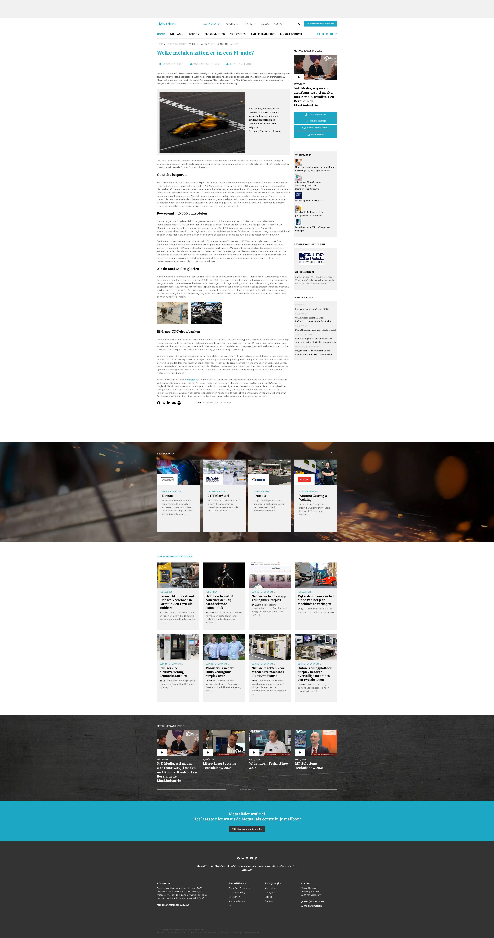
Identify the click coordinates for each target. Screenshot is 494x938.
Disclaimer (224, 932)
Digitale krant (318, 121)
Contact (278, 24)
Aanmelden (271, 888)
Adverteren (232, 24)
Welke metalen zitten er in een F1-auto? (205, 52)
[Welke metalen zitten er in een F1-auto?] (202, 151)
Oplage (303, 491)
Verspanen (301, 305)
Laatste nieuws (303, 297)
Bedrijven (270, 892)
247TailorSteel (304, 271)
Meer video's (247, 789)
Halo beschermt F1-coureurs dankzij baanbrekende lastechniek (220, 602)
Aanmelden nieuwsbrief (320, 23)
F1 (204, 402)
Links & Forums (291, 34)
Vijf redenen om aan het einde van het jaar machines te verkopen (316, 600)
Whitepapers (303, 155)
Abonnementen (211, 24)
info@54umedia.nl (313, 906)
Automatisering (304, 335)
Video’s (265, 24)
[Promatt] (212, 479)
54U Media (307, 496)
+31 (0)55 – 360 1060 (314, 901)
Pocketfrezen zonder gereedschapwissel (315, 330)
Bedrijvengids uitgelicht (309, 244)
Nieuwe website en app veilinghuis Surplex (269, 598)
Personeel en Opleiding (308, 347)
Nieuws (175, 34)
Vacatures (238, 34)
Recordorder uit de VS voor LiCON (312, 309)
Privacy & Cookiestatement (205, 932)
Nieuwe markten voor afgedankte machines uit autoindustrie (268, 672)
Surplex (226, 402)
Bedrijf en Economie (263, 592)
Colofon (186, 932)
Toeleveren (166, 592)
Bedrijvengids (215, 34)
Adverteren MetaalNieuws (168, 932)
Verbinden (212, 592)
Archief (249, 24)
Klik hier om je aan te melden (247, 829)
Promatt (214, 496)
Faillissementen (263, 34)
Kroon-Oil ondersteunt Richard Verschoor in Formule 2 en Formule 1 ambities (177, 602)
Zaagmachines (216, 491)
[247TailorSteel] (311, 269)
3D (230, 905)
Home (161, 34)
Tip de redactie (317, 115)
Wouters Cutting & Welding (267, 498)
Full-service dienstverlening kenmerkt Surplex (173, 672)
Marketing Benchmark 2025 (308, 200)
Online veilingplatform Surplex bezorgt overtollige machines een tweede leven (315, 674)
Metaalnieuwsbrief (318, 127)
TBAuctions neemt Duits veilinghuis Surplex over (220, 672)
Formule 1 (213, 402)
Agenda (193, 34)
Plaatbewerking (171, 491)
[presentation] (286, 50)
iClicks (201, 930)
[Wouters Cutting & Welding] (258, 479)
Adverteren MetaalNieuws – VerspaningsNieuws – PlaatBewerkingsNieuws (309, 185)
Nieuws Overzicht (176, 44)
